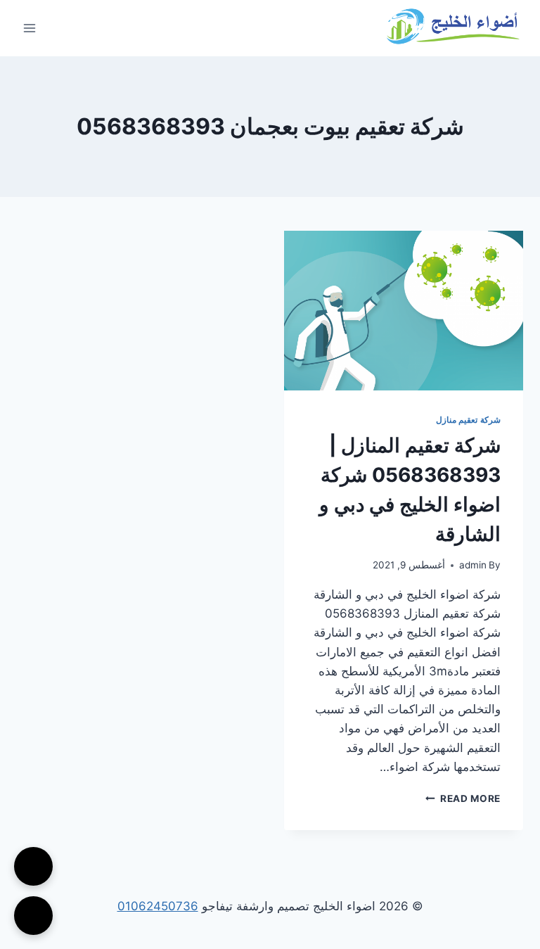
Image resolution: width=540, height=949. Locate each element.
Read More (463, 798)
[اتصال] (33, 866)
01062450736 (157, 906)
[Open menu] (30, 28)
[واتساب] (33, 915)
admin (473, 565)
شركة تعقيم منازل (468, 419)
